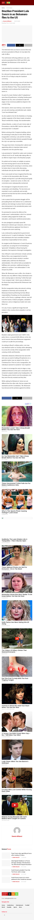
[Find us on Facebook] (2, 915)
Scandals (9, 907)
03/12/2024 (23, 881)
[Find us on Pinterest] (6, 915)
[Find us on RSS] (11, 915)
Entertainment (19, 905)
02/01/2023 (17, 21)
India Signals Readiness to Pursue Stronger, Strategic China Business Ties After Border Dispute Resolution (21, 862)
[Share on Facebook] (11, 45)
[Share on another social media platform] (28, 45)
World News (9, 8)
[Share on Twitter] (20, 45)
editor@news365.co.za (10, 898)
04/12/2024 (23, 866)
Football (27, 905)
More (20, 907)
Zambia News (10, 905)
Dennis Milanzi (7, 21)
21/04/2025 (23, 857)
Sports (15, 907)
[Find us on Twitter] (4, 915)
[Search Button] (31, 2)
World (3, 907)
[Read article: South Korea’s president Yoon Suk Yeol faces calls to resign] (6, 872)
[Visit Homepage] (6, 3)
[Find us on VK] (9, 915)
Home (3, 8)
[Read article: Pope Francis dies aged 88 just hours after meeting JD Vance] (6, 856)
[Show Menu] (28, 2)
